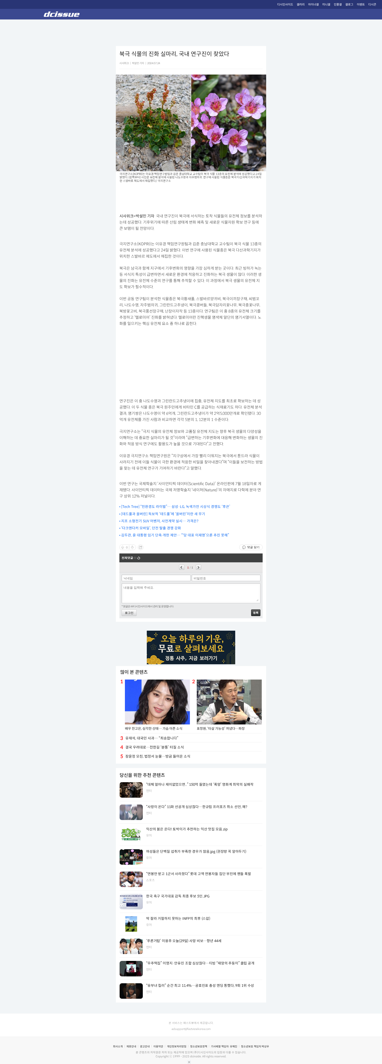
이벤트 (361, 4)
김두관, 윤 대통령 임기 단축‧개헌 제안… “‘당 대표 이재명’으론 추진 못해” (175, 535)
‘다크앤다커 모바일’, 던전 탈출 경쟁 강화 (151, 528)
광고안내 (145, 1046)
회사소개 (118, 1046)
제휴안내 (131, 1046)
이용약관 (158, 1046)
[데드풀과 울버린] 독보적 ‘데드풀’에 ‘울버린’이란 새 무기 (163, 514)
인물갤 (338, 4)
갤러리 (301, 4)
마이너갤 (313, 4)
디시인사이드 (285, 4)
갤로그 (349, 4)
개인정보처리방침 (176, 1046)
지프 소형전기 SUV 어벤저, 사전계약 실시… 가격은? (159, 521)
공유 (140, 547)
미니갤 (326, 4)
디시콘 (372, 4)
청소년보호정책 (198, 1046)
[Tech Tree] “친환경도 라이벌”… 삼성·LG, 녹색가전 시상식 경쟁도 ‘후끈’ (175, 507)
